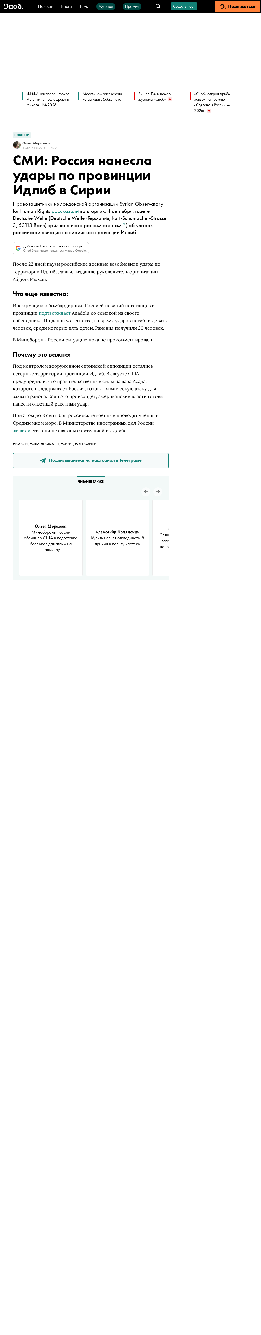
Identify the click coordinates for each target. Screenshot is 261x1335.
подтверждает (55, 313)
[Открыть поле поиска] (158, 6)
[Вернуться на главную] (13, 6)
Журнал (105, 6)
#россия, (21, 443)
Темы (84, 6)
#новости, (51, 443)
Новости (46, 6)
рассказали (65, 211)
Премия (132, 6)
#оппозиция (86, 443)
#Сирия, (68, 443)
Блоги (66, 6)
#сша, (35, 443)
